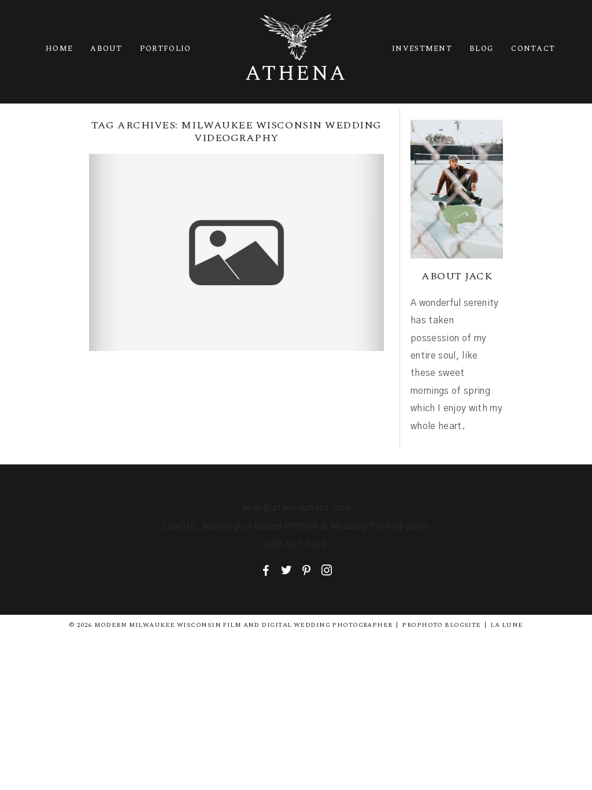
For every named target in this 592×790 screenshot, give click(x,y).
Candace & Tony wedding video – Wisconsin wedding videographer (235, 236)
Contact (533, 48)
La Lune (506, 625)
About (106, 48)
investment (422, 48)
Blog (481, 48)
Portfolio (165, 48)
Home (59, 48)
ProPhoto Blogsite (441, 625)
